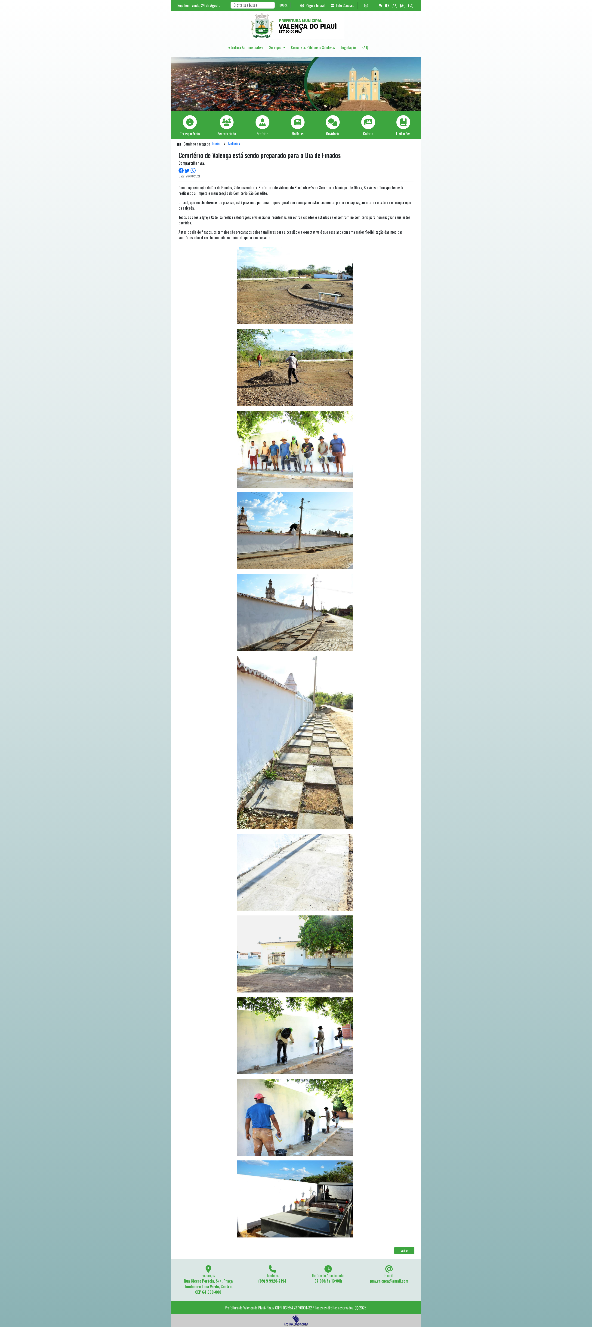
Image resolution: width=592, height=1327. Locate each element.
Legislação (348, 47)
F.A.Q (365, 47)
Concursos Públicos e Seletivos (313, 47)
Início (215, 143)
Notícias (234, 143)
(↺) (410, 5)
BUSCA (283, 5)
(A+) (394, 5)
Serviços (275, 47)
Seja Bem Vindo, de (198, 5)
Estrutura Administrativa (245, 47)
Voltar (404, 1250)
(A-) (402, 5)
